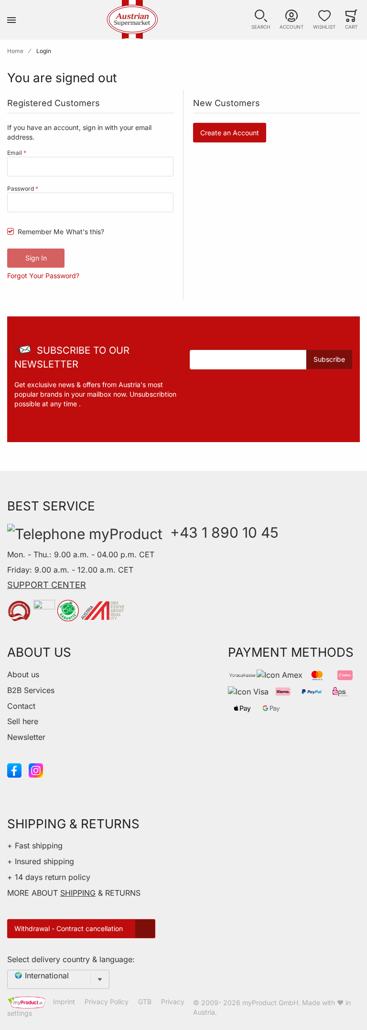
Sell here (22, 721)
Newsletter (26, 737)
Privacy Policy (107, 1001)
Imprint (64, 1001)
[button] (261, 20)
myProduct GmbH (270, 1002)
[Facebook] (14, 769)
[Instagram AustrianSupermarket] (36, 769)
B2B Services (30, 690)
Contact (21, 706)
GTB (144, 1001)
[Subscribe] (329, 359)
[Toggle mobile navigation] (11, 20)
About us (23, 674)
